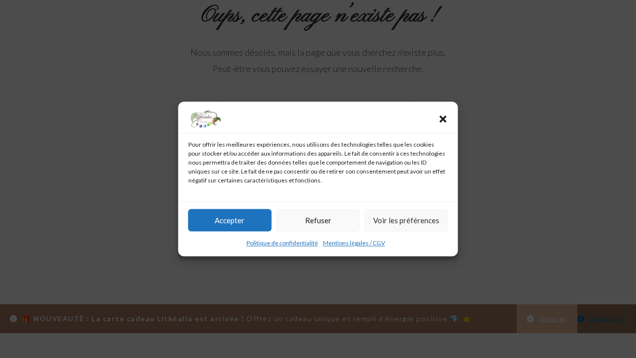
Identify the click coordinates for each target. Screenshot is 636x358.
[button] (443, 119)
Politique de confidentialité (282, 243)
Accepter (229, 220)
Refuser (318, 220)
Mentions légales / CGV (354, 243)
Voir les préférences (406, 220)
